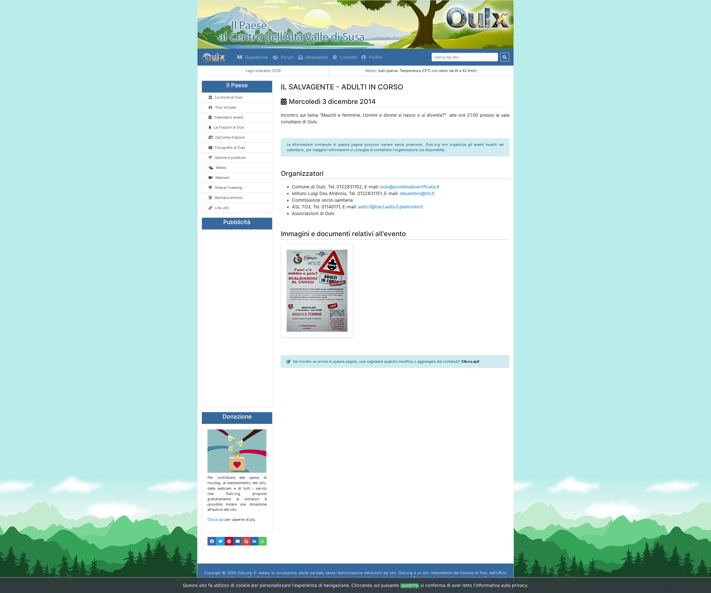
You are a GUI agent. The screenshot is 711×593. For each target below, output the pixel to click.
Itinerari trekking (228, 188)
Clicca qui (215, 519)
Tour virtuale (225, 107)
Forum (287, 57)
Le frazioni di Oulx (229, 127)
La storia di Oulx (228, 97)
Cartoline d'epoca (230, 137)
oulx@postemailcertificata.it (409, 186)
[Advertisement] (237, 318)
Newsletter (317, 57)
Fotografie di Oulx (230, 148)
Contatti (348, 57)
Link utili (222, 208)
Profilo (376, 57)
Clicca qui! (470, 361)
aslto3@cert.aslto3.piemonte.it (390, 206)
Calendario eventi (228, 117)
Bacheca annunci (229, 198)
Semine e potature (230, 158)
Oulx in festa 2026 (263, 71)
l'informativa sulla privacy (500, 585)
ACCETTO (410, 586)
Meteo (370, 71)
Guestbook (256, 57)
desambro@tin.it (417, 193)
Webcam (222, 178)
